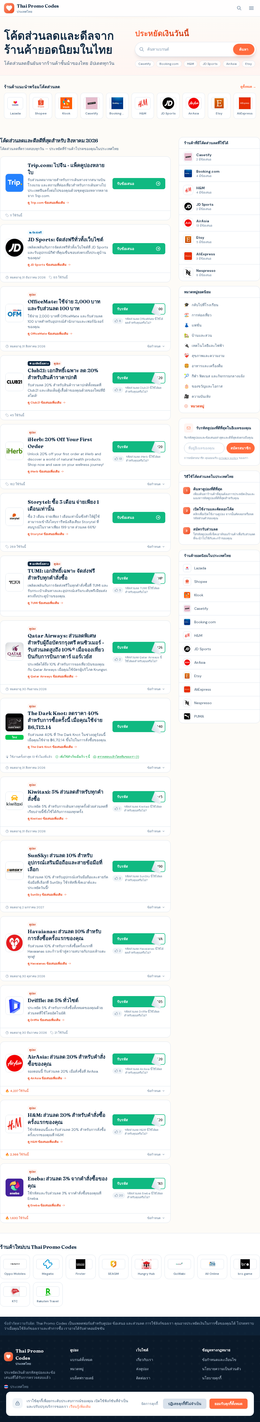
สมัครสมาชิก (241, 448)
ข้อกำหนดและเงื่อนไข (219, 1359)
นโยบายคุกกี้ (211, 1378)
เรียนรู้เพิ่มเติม (80, 1406)
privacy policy (228, 458)
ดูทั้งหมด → (248, 87)
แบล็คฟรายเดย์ (81, 1378)
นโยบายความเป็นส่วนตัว (221, 1369)
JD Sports (210, 64)
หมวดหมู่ (77, 1369)
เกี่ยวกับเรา (144, 1359)
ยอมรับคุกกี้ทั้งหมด (228, 1403)
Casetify (144, 64)
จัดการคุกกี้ (149, 1403)
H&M (190, 64)
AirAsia (231, 64)
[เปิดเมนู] (251, 8)
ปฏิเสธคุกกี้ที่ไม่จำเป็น (184, 1403)
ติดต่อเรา (143, 1378)
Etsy (248, 64)
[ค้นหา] (239, 8)
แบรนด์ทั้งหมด (81, 1359)
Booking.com (168, 64)
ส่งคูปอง (142, 1369)
